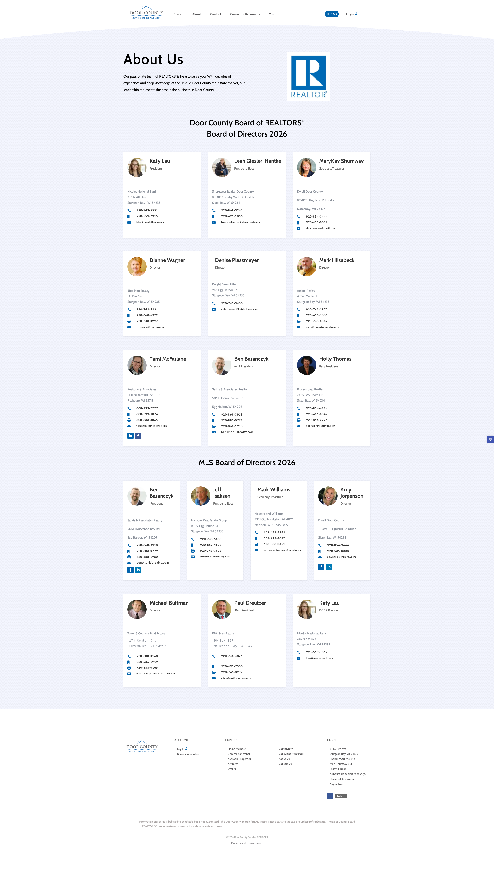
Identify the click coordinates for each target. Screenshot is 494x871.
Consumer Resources (245, 14)
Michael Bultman (169, 603)
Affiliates (233, 764)
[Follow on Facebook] (138, 436)
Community (286, 748)
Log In (180, 749)
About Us (284, 758)
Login (350, 14)
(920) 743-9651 (347, 759)
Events (232, 769)
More (272, 14)
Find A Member (237, 749)
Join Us (332, 14)
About (196, 14)
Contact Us (285, 763)
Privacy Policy (238, 842)
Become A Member (188, 754)
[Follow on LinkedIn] (130, 436)
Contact (215, 14)
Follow (340, 796)
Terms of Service (255, 842)
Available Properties (239, 759)
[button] (490, 439)
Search (178, 14)
